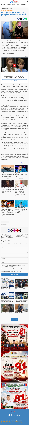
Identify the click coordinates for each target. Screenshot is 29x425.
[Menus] (2, 1)
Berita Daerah (3, 19)
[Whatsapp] (26, 19)
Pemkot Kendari (5, 222)
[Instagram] (14, 230)
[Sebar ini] (18, 19)
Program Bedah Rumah (7, 10)
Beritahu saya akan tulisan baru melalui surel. (11, 271)
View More (14, 319)
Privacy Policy (21, 422)
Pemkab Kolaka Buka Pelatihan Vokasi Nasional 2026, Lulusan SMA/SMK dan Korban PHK (7, 288)
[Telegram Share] (24, 19)
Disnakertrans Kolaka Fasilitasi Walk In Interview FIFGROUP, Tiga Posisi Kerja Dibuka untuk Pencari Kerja (7, 301)
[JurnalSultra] (14, 1)
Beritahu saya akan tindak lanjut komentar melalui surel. (14, 268)
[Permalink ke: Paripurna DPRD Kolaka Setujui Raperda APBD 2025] (21, 282)
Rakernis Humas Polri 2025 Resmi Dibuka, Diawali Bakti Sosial (22, 236)
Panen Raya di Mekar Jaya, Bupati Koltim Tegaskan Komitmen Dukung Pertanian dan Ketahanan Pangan (7, 236)
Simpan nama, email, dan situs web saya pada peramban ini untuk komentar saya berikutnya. (14, 266)
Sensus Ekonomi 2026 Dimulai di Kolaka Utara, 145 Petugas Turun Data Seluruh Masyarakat (6, 313)
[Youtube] (17, 230)
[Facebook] (9, 230)
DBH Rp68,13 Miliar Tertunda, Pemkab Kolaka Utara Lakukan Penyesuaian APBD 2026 (21, 313)
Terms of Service (4, 422)
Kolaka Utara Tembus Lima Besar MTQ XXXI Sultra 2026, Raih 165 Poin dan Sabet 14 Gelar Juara (21, 301)
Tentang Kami (13, 422)
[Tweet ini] (21, 19)
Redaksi (3, 421)
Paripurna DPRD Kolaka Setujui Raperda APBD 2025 (20, 288)
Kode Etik (8, 421)
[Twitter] (11, 230)
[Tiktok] (20, 230)
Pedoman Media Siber (16, 421)
